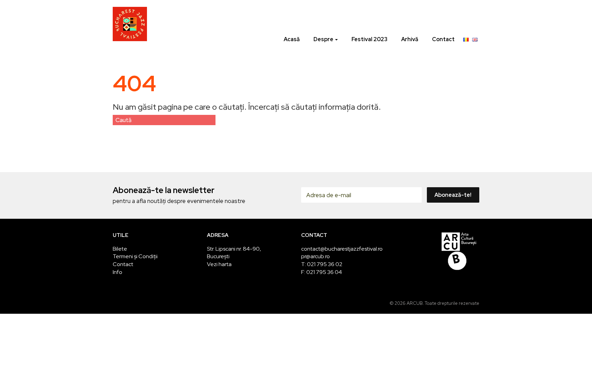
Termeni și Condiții (135, 256)
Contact (443, 39)
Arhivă (409, 39)
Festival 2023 (369, 39)
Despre (323, 39)
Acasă (292, 39)
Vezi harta (219, 264)
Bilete (120, 248)
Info (117, 272)
